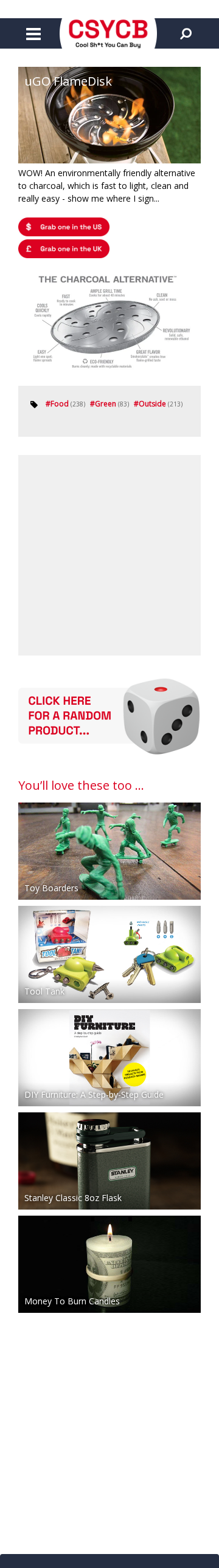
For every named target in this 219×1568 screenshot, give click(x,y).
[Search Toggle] (185, 33)
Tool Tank (44, 991)
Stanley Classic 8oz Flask (73, 1197)
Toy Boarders (51, 888)
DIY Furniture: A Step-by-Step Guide (94, 1094)
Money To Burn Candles (72, 1301)
